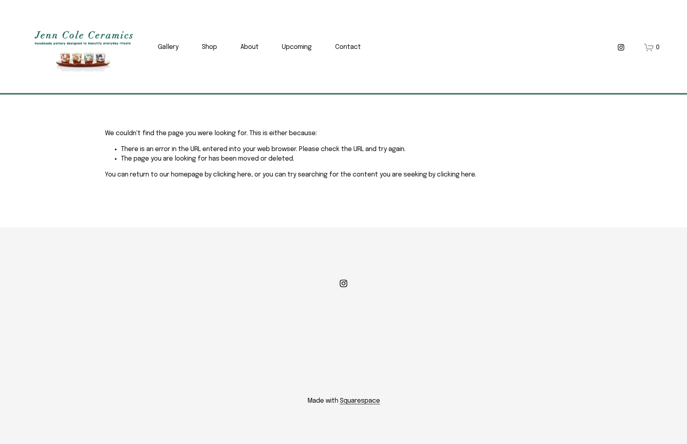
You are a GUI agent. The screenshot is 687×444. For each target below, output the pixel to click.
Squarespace (360, 400)
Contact (348, 47)
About (250, 47)
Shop (209, 47)
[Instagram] (621, 47)
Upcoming (297, 47)
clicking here (232, 174)
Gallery (168, 47)
